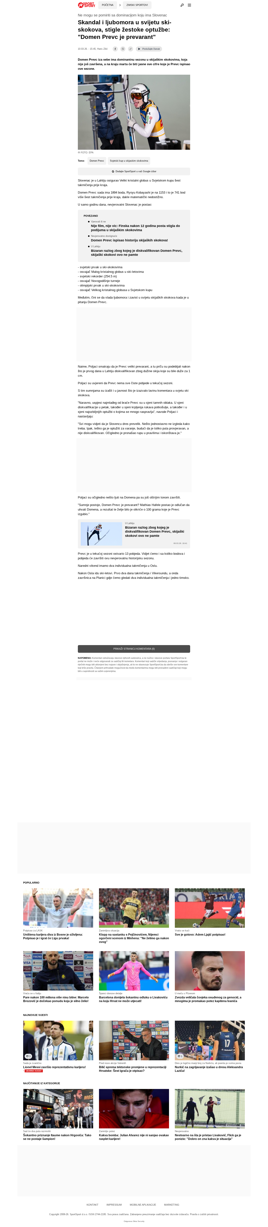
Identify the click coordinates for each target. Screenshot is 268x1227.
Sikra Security (138, 1221)
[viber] (123, 49)
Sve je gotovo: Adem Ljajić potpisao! (200, 934)
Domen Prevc (97, 160)
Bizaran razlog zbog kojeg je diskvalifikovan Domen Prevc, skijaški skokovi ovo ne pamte (136, 251)
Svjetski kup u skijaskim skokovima (129, 160)
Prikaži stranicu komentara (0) (134, 648)
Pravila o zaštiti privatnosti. (204, 1214)
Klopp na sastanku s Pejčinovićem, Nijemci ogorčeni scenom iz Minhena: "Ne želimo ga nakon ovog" (134, 938)
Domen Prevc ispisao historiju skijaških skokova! (129, 238)
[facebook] (115, 49)
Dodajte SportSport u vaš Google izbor (136, 171)
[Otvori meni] (188, 5)
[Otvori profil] (182, 5)
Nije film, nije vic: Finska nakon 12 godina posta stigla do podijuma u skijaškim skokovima (135, 226)
